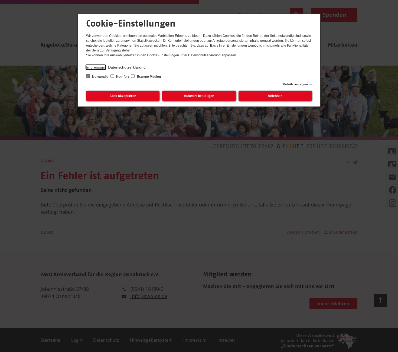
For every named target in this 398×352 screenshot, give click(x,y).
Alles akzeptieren (122, 96)
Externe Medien (148, 77)
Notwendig (100, 77)
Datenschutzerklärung (127, 67)
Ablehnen (275, 96)
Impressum (95, 67)
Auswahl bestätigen (199, 96)
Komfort (122, 77)
